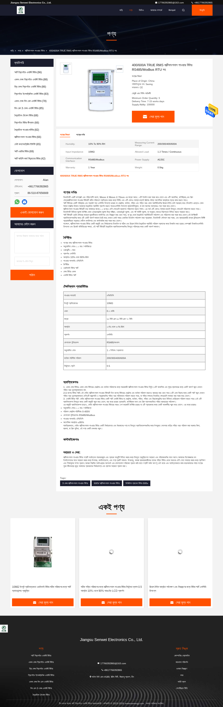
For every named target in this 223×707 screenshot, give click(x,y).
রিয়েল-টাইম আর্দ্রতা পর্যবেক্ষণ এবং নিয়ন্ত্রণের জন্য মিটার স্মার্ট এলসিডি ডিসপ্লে (177, 588)
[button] (16, 559)
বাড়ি (121, 10)
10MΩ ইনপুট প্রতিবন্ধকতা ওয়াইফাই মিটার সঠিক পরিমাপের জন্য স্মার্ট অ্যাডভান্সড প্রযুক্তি (41, 588)
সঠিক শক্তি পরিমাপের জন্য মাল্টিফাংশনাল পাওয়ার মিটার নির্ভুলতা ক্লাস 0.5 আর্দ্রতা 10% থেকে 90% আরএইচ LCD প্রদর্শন (111, 588)
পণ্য (130, 10)
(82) (26, 129)
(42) (29, 158)
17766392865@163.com (171, 2)
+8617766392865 (203, 2)
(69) (24, 151)
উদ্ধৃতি (202, 10)
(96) (28, 72)
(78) (30, 101)
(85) (29, 108)
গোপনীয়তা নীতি (182, 688)
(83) (31, 93)
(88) (31, 79)
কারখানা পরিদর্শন (182, 662)
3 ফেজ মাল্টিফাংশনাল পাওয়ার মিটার (75, 483)
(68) (26, 115)
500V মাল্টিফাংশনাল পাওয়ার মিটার (107, 483)
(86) (30, 86)
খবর (181, 675)
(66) (26, 122)
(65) (27, 144)
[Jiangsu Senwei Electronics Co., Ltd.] (20, 10)
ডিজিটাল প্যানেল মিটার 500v (137, 483)
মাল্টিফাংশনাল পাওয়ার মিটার (35, 50)
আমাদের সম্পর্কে (156, 10)
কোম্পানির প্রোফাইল (182, 655)
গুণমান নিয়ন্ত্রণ (181, 668)
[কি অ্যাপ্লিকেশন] (17, 202)
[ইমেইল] (24, 202)
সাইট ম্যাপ (182, 681)
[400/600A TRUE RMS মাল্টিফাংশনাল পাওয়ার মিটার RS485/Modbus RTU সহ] (100, 90)
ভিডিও (141, 10)
